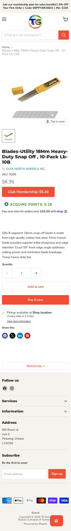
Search (35, 513)
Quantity (7, 264)
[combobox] (30, 35)
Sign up (57, 474)
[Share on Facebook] (5, 336)
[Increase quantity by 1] (36, 273)
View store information (19, 321)
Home (6, 47)
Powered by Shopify (35, 524)
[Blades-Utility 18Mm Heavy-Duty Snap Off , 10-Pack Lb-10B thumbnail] (8, 135)
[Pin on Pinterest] (27, 336)
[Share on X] (12, 336)
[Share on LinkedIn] (20, 336)
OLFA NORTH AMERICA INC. (25, 169)
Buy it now (35, 300)
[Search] (63, 35)
